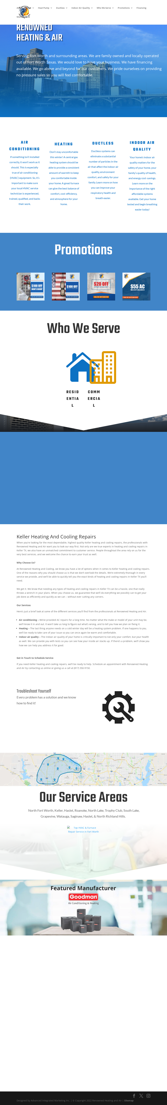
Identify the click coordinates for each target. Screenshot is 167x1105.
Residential (72, 399)
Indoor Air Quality (80, 8)
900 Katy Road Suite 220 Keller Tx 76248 (31, 1051)
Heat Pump (43, 8)
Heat (28, 8)
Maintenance (23, 17)
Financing (141, 8)
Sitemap (129, 1100)
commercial (94, 399)
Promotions (124, 8)
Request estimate (41, 102)
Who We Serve (104, 8)
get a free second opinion (48, 736)
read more (24, 217)
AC (18, 8)
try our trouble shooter (48, 721)
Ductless (60, 8)
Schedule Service (42, 88)
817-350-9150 (31, 1042)
